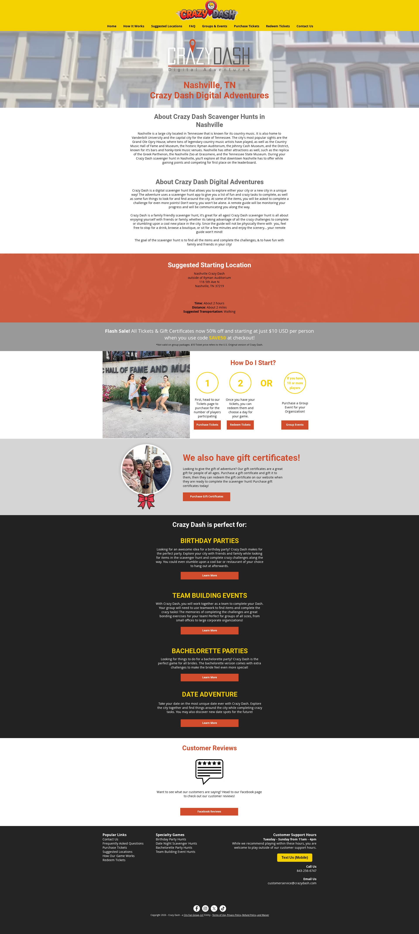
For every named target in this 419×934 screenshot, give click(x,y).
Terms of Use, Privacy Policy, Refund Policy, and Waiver (240, 915)
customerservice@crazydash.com (292, 883)
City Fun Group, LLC (194, 915)
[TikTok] (223, 908)
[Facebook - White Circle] (196, 908)
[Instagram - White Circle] (205, 908)
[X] (214, 908)
